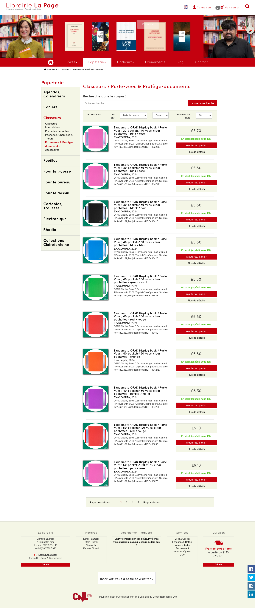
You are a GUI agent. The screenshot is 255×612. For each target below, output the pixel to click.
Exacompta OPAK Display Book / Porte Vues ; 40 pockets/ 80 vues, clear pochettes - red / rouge (140, 316)
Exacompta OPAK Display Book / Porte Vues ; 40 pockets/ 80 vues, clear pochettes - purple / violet (140, 390)
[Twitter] (251, 577)
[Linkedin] (251, 594)
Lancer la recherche (202, 103)
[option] (127, 29)
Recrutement (182, 548)
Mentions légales (182, 551)
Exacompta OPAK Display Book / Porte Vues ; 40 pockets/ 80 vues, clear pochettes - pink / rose (140, 167)
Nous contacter (182, 545)
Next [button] (250, 25)
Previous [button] (4, 25)
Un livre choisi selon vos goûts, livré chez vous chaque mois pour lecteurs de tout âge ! (136, 542)
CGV (182, 555)
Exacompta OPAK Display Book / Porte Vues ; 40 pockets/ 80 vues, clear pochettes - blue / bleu (140, 242)
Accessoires (52, 149)
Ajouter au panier (196, 145)
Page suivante (151, 502)
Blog (180, 62)
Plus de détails (196, 151)
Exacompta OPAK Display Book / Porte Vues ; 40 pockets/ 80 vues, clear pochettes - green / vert (140, 279)
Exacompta (120, 360)
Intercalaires (52, 127)
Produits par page (183, 116)
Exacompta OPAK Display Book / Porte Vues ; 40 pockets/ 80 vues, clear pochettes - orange (140, 353)
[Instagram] (251, 586)
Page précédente (100, 502)
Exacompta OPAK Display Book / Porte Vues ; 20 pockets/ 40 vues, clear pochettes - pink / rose (140, 130)
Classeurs (65, 69)
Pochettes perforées (57, 131)
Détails (45, 564)
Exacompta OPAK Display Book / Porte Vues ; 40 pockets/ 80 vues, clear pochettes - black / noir (140, 205)
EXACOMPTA (122, 137)
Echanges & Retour (182, 542)
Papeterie (96, 62)
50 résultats (94, 114)
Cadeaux (124, 62)
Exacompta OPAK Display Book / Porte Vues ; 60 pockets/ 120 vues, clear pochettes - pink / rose (140, 465)
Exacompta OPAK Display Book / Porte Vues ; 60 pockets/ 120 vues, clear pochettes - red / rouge (140, 427)
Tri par (112, 116)
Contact (201, 62)
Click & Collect (182, 539)
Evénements (155, 62)
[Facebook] (251, 569)
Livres (70, 62)
